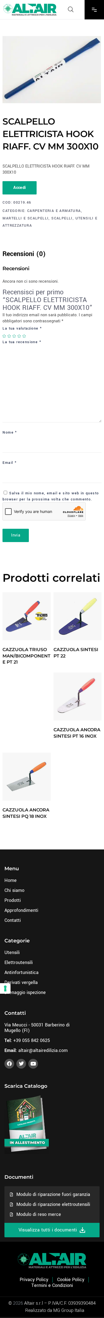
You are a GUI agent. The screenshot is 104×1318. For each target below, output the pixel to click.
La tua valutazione (22, 328)
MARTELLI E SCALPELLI (25, 218)
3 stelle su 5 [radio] (14, 336)
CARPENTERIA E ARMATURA (54, 210)
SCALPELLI (62, 218)
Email (9, 462)
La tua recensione (21, 342)
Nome (9, 432)
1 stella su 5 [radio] (4, 336)
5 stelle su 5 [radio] (24, 336)
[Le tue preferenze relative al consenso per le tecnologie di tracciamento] (5, 988)
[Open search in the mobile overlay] (70, 9)
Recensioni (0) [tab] (24, 254)
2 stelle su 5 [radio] (9, 336)
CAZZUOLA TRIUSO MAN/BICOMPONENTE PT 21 (26, 656)
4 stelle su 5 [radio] (19, 336)
